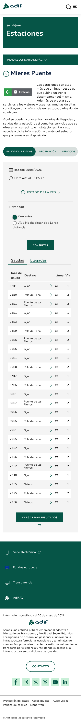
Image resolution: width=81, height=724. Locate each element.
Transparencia (22, 582)
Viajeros (16, 25)
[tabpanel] (40, 347)
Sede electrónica (27, 552)
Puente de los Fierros (32, 304)
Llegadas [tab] (38, 260)
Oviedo (28, 484)
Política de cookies (15, 705)
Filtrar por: (16, 207)
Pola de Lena (32, 294)
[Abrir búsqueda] (68, 7)
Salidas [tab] (17, 260)
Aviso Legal (60, 701)
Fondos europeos (25, 567)
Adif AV (18, 598)
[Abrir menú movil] (75, 7)
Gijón (27, 285)
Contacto (40, 666)
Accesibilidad (41, 701)
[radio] (14, 216)
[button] (6, 74)
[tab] (19, 151)
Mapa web (37, 705)
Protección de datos (16, 701)
